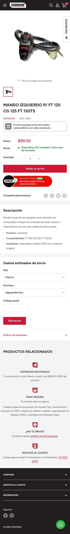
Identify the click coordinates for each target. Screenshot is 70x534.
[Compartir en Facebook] (46, 195)
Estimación (14, 320)
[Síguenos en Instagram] (11, 515)
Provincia (8, 285)
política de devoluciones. (44, 436)
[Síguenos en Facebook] (5, 515)
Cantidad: (8, 157)
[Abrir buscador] (51, 5)
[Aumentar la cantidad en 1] (38, 158)
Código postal (11, 300)
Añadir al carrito (35, 168)
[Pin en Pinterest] (52, 195)
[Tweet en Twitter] (58, 195)
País (5, 270)
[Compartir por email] (64, 195)
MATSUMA (9, 118)
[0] (64, 5)
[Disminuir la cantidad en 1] (21, 158)
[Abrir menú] (5, 5)
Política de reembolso (15, 335)
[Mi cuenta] (57, 5)
